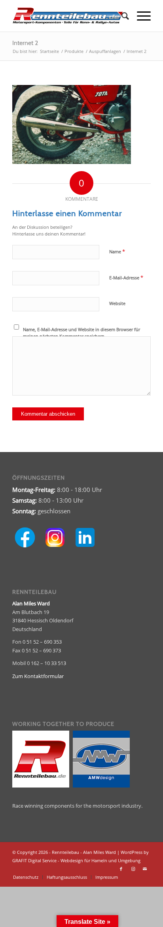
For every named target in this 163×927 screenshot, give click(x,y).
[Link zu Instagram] (133, 869)
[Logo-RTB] (67, 16)
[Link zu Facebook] (121, 869)
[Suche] (121, 16)
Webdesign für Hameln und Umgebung (100, 860)
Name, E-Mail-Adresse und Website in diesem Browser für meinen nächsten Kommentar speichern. (81, 332)
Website (117, 303)
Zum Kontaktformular (38, 676)
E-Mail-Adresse (126, 277)
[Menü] (140, 16)
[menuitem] (121, 16)
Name (117, 251)
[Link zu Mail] (145, 869)
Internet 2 (25, 43)
